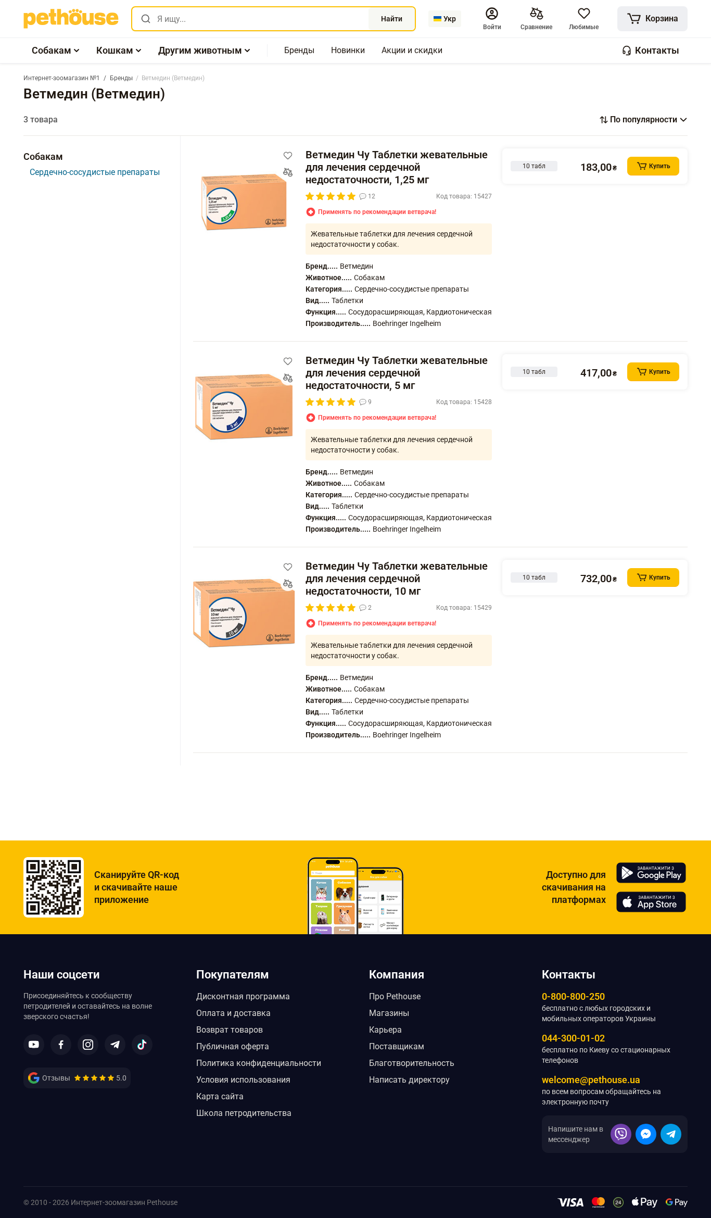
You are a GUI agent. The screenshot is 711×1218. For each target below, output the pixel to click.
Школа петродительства (243, 1113)
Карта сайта (220, 1096)
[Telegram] (671, 1134)
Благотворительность (411, 1063)
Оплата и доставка (233, 1013)
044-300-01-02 (573, 1038)
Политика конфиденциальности (258, 1063)
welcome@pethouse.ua (591, 1079)
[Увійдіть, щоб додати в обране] (288, 155)
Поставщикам (396, 1046)
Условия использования (243, 1080)
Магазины (389, 1013)
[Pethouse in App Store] (651, 901)
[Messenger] (646, 1134)
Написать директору (409, 1080)
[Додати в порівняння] (288, 172)
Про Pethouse (395, 996)
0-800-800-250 (573, 996)
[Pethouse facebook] (60, 1044)
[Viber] (621, 1134)
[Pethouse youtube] (33, 1044)
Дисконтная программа (243, 996)
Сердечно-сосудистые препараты (95, 172)
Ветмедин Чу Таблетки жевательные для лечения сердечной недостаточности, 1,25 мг (397, 167)
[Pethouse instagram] (88, 1044)
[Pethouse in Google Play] (651, 872)
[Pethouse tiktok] (142, 1044)
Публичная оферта (232, 1046)
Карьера (385, 1030)
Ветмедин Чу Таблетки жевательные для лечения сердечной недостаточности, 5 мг (397, 373)
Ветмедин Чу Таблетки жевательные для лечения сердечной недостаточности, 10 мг (397, 578)
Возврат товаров (229, 1030)
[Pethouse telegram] (115, 1044)
